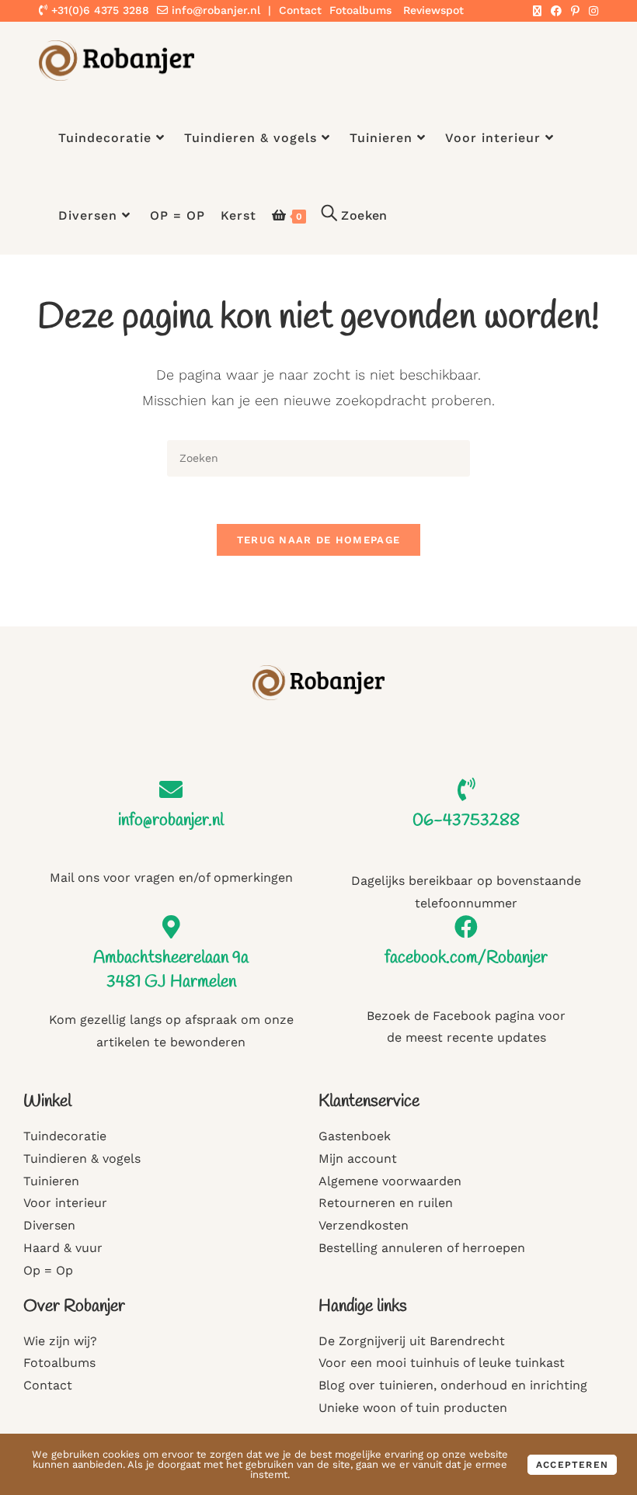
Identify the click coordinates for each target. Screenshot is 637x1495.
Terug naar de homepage (319, 540)
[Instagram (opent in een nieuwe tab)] (591, 11)
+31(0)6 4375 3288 (98, 10)
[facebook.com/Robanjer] (466, 926)
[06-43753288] (466, 789)
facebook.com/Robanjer (466, 957)
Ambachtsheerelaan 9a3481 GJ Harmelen (171, 970)
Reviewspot (433, 10)
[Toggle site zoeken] (354, 216)
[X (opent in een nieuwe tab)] (537, 11)
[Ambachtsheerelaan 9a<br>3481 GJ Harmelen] (171, 926)
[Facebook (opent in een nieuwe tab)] (556, 11)
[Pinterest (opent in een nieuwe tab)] (575, 11)
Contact (300, 10)
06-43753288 (466, 820)
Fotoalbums (360, 10)
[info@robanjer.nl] (171, 789)
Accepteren (572, 1464)
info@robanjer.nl (216, 10)
